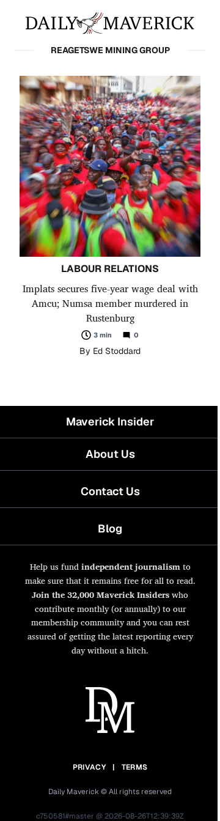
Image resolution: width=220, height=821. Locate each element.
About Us (110, 454)
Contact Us (110, 491)
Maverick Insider (110, 421)
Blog (110, 528)
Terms (135, 767)
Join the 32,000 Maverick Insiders (100, 594)
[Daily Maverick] (110, 22)
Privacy (89, 767)
